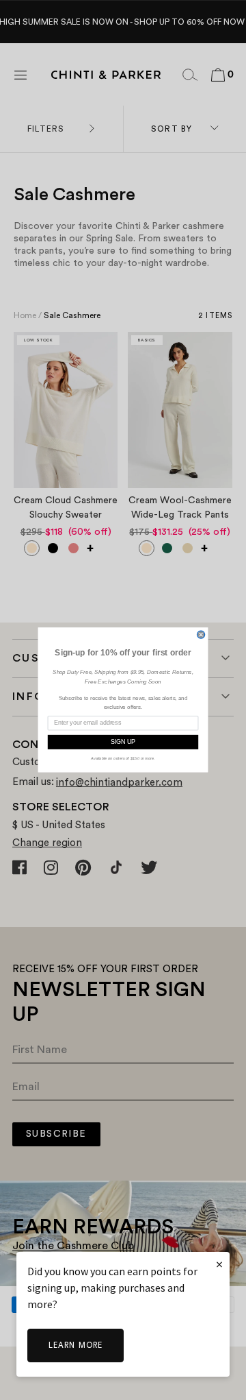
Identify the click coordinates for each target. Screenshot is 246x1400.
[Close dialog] (201, 635)
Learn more (75, 1345)
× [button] (219, 1263)
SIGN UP (123, 742)
